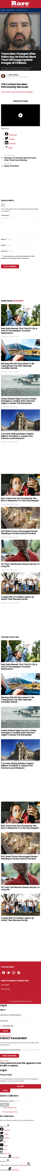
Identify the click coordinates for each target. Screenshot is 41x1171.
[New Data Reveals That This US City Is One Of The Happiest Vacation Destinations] (20, 315)
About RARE (5, 985)
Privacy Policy (5, 989)
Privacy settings (6, 993)
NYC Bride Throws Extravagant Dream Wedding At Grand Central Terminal (19, 532)
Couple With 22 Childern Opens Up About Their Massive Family (17, 598)
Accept (20, 1086)
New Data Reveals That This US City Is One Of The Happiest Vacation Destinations (19, 330)
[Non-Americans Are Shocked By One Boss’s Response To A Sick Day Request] (20, 485)
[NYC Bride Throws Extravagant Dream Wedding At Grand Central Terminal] (20, 518)
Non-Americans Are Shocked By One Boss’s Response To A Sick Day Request (20, 499)
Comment (5, 215)
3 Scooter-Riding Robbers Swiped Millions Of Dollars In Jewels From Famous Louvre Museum (17, 436)
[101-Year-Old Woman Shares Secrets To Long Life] (20, 551)
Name (4, 239)
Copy (23, 1165)
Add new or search (7, 1101)
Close (5, 1090)
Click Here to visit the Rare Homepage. (17, 92)
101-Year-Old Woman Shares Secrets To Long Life (20, 565)
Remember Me (7, 1026)
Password (3, 1021)
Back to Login (4, 1061)
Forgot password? (6, 1036)
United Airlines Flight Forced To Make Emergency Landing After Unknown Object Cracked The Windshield (18, 401)
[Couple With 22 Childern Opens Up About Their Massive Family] (20, 583)
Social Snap (15, 1157)
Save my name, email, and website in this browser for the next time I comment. (18, 257)
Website (4, 251)
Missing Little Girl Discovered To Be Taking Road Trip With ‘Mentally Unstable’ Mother (17, 366)
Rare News (18, 301)
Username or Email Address (10, 1015)
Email (3, 245)
